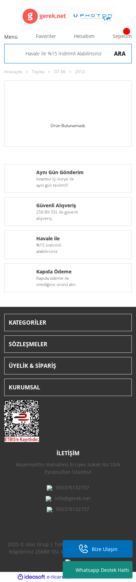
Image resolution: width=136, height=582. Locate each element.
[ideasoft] (31, 577)
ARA (120, 53)
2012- (80, 72)
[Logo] (68, 15)
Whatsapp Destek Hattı (102, 570)
